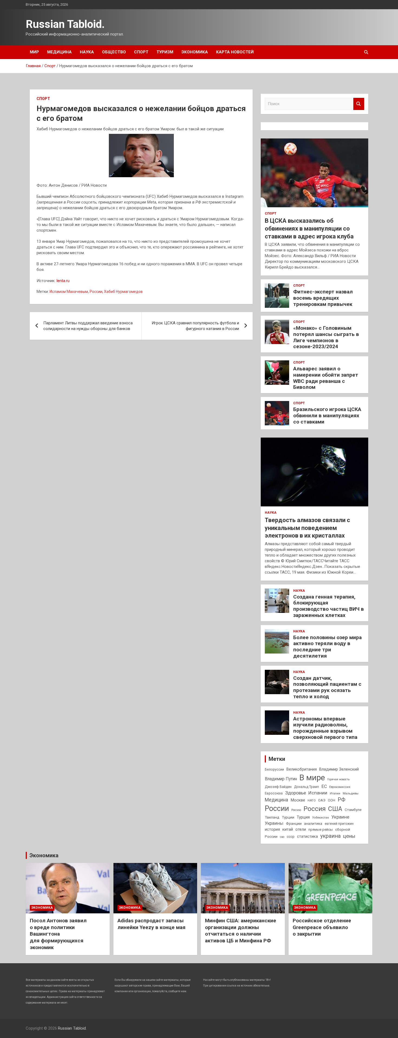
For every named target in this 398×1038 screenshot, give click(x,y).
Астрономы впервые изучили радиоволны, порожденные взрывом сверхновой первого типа (325, 728)
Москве (298, 800)
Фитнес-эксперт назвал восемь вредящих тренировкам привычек (323, 298)
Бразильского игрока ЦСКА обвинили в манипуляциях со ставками (327, 415)
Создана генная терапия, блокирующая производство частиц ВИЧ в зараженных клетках (328, 606)
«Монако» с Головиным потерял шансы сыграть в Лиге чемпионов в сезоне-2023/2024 (326, 337)
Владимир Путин (281, 778)
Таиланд (272, 817)
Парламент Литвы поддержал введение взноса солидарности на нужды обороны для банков (88, 326)
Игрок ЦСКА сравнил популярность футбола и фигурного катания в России (195, 326)
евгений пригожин (339, 824)
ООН (331, 800)
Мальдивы (350, 793)
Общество (114, 52)
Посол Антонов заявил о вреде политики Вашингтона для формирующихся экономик (58, 933)
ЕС (324, 786)
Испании (317, 793)
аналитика (313, 823)
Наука (87, 52)
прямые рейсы (320, 829)
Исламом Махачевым (69, 291)
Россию (296, 810)
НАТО (312, 800)
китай (287, 829)
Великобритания (301, 769)
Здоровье (295, 793)
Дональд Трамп (306, 787)
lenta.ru (63, 280)
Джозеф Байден (278, 787)
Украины (274, 823)
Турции (288, 817)
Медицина (59, 52)
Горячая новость (338, 779)
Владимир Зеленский (339, 769)
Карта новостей (235, 52)
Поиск (358, 104)
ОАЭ (321, 800)
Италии (335, 793)
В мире (312, 777)
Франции (294, 823)
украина (330, 836)
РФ (341, 800)
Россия (315, 809)
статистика (307, 836)
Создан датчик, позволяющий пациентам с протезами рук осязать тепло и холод (327, 687)
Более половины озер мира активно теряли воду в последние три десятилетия (327, 646)
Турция (303, 817)
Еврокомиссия (339, 787)
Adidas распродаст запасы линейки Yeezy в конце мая (151, 923)
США (335, 809)
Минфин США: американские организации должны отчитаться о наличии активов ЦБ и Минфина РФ (240, 930)
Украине (340, 817)
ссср (291, 837)
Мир (34, 52)
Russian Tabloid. (65, 24)
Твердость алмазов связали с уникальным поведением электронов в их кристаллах (307, 528)
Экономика (194, 52)
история (272, 829)
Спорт (141, 52)
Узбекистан (320, 817)
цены (349, 836)
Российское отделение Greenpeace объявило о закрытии (322, 927)
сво (282, 837)
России (96, 291)
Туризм (164, 52)
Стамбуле (353, 809)
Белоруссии (274, 769)
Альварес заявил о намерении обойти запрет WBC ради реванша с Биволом (325, 378)
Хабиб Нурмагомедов (123, 291)
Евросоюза (274, 793)
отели (300, 829)
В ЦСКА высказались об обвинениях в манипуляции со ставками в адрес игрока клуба (309, 228)
